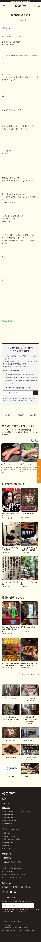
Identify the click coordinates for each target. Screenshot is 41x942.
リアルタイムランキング (39, 471)
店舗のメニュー (8, 842)
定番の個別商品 (8, 814)
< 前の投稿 (7, 415)
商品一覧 (6, 808)
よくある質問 (7, 871)
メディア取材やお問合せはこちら (14, 874)
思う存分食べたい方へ (10, 820)
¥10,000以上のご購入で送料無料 (20, 1)
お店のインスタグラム (18, 930)
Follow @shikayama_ (10, 321)
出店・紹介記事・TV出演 (11, 839)
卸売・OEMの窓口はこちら (12, 877)
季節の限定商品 (8, 817)
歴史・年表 (7, 833)
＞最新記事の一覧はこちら (29, 674)
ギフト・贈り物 (8, 811)
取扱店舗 (6, 845)
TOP (4, 799)
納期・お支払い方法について (12, 868)
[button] (35, 6)
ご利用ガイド (7, 858)
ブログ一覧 (6, 854)
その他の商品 (7, 823)
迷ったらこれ (26, 811)
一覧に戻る (20, 415)
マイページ (6, 803)
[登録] (35, 392)
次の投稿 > (34, 415)
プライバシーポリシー (10, 865)
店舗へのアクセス (9, 836)
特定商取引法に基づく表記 (12, 862)
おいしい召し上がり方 (10, 848)
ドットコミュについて (11, 829)
